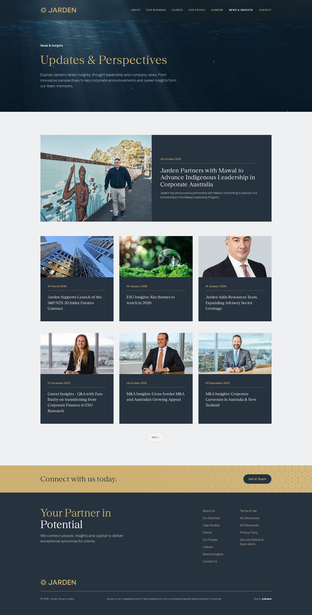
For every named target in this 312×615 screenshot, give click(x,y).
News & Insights (241, 10)
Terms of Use (248, 511)
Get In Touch (257, 479)
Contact (265, 10)
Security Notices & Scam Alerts (252, 542)
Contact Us (210, 561)
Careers (217, 10)
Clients (177, 10)
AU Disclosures (249, 518)
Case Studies (211, 525)
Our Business (156, 10)
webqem (267, 598)
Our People (197, 10)
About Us (209, 511)
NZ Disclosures (249, 525)
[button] (58, 582)
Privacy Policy (249, 532)
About (135, 10)
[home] (58, 10)
